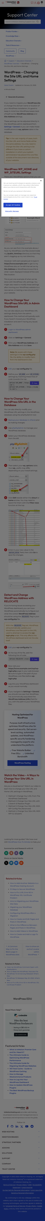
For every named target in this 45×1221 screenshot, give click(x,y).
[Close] (41, 180)
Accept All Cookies (13, 205)
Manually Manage (12, 211)
